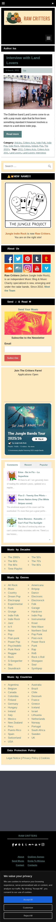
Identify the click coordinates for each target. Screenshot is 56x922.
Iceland (36, 707)
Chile (34, 692)
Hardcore (37, 611)
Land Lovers (15, 153)
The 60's (12, 561)
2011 (20, 149)
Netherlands (38, 719)
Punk (34, 645)
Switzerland (14, 737)
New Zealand (15, 722)
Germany (13, 703)
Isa (24, 70)
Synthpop (37, 668)
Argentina (13, 684)
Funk (10, 608)
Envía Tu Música (36, 861)
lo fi (10, 626)
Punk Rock (14, 649)
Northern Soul (39, 630)
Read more (12, 134)
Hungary (12, 707)
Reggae (12, 653)
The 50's (36, 557)
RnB (34, 653)
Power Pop (14, 641)
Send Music (18, 861)
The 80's (12, 564)
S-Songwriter (15, 660)
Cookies (45, 758)
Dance (35, 592)
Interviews (25, 146)
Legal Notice (13, 758)
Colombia (13, 696)
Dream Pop (14, 596)
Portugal (36, 726)
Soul (34, 664)
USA (10, 741)
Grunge (12, 611)
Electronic (37, 596)
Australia (36, 684)
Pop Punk (37, 634)
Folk (34, 604)
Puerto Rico (14, 730)
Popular (44, 465)
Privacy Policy (30, 758)
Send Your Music (28, 309)
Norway (36, 722)
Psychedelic (15, 645)
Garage (36, 608)
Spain (11, 734)
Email (7, 343)
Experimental (15, 604)
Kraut (34, 623)
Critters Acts (29, 142)
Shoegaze (37, 660)
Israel (35, 711)
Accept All (28, 899)
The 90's (36, 564)
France (35, 700)
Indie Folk (41, 142)
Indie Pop (37, 615)
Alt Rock (12, 585)
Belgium (12, 688)
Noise (11, 630)
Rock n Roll (38, 657)
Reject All (28, 915)
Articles (18, 142)
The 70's (36, 561)
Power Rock (38, 641)
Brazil (35, 688)
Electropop (14, 600)
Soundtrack (14, 668)
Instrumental (38, 619)
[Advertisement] (28, 800)
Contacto (32, 865)
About (21, 857)
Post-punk (13, 638)
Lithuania (37, 715)
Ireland (35, 146)
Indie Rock (14, 146)
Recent (28, 465)
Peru (10, 726)
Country (12, 592)
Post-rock (37, 638)
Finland (12, 700)
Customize (28, 907)
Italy (10, 715)
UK (33, 737)
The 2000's (14, 557)
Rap (34, 649)
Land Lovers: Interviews (34, 153)
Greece (36, 703)
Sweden (36, 734)
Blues (11, 589)
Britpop (35, 589)
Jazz (10, 623)
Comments (12, 465)
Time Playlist (15, 568)
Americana (37, 585)
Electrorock (38, 600)
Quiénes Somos (36, 857)
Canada (12, 692)
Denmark (37, 696)
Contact (20, 865)
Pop (41, 146)
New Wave (37, 626)
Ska (10, 664)
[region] (28, 896)
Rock (11, 657)
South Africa (38, 730)
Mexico (12, 719)
